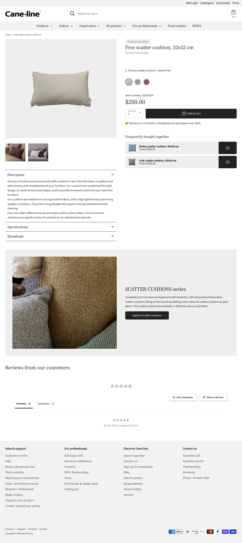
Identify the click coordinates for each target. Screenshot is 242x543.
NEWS (196, 26)
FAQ (8, 461)
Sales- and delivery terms (21, 483)
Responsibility (133, 483)
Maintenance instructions (22, 478)
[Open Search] (72, 13)
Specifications (17, 227)
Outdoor (42, 26)
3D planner (114, 26)
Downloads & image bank (81, 483)
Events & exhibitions (78, 461)
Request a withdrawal (19, 489)
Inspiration (88, 26)
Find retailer (177, 26)
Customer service (16, 455)
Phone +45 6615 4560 (196, 478)
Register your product (19, 500)
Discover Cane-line (136, 448)
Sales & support (15, 448)
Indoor (64, 26)
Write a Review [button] (215, 397)
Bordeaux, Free (146, 82)
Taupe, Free (137, 82)
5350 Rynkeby (192, 467)
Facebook (9, 529)
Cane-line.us (27, 533)
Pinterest (33, 529)
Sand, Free (128, 82)
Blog (127, 472)
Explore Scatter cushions (147, 315)
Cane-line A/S (191, 455)
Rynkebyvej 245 (193, 461)
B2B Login (192, 3)
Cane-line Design (139, 53)
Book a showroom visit (20, 467)
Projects (69, 467)
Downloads (223, 3)
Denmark (189, 472)
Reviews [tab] (21, 403)
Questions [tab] (44, 403)
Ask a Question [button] (184, 397)
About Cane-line (134, 455)
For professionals (145, 26)
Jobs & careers (133, 478)
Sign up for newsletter (138, 467)
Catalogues (207, 3)
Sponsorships (132, 489)
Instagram (21, 529)
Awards (128, 495)
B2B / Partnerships (76, 472)
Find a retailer (14, 472)
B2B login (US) (73, 455)
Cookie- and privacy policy (22, 506)
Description (15, 175)
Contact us (130, 461)
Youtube (43, 529)
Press (235, 3)
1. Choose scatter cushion (147, 70)
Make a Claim (14, 495)
